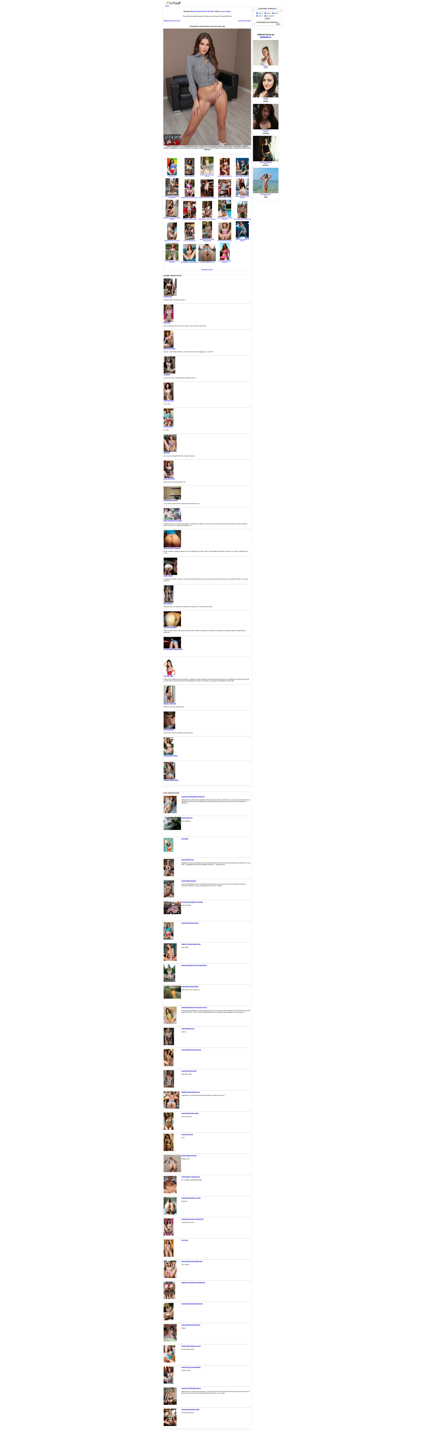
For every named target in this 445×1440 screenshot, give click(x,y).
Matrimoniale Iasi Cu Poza (172, 20)
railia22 (265, 66)
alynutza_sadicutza (266, 162)
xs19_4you (265, 130)
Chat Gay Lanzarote (244, 20)
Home (167, 6)
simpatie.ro (265, 37)
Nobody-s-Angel (266, 194)
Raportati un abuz (207, 269)
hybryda (265, 98)
